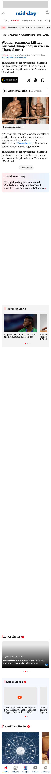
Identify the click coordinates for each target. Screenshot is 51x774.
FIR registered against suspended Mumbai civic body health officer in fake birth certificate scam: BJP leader (24, 186)
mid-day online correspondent (14, 58)
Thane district (24, 143)
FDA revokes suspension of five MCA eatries (25, 27)
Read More (27, 168)
